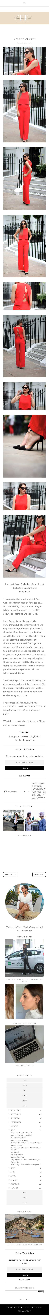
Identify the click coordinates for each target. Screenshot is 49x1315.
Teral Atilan (40, 794)
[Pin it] (29, 791)
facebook (19, 740)
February (15, 1184)
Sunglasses (24, 591)
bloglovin (34, 736)
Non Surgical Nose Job (24, 1023)
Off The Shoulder (16, 1155)
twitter (24, 736)
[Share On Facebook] (20, 791)
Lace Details (14, 1152)
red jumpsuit (40, 791)
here (40, 584)
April (13, 1176)
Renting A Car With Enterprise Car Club (24, 980)
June (12, 1168)
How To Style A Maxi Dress (19, 1140)
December (15, 1110)
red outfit (35, 792)
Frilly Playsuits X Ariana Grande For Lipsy (25, 1160)
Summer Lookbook (17, 1157)
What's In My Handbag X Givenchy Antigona (25, 1143)
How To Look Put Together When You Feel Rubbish (25, 1149)
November (15, 1114)
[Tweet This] (24, 791)
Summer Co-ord (16, 1145)
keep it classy (36, 789)
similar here (26, 584)
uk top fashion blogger (37, 796)
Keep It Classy (15, 1162)
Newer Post (10, 874)
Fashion (41, 783)
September (15, 1122)
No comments (12, 791)
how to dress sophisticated (38, 787)
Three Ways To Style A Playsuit (20, 1133)
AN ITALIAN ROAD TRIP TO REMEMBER (24, 1245)
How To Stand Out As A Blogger (21, 1135)
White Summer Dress (17, 1138)
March (13, 1180)
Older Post (39, 874)
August (14, 1126)
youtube (30, 740)
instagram (14, 736)
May (12, 1172)
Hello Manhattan (34, 1307)
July (12, 1130)
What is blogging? (24, 1065)
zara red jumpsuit (38, 798)
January (14, 1188)
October (14, 1118)
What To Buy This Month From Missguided (25, 1165)
